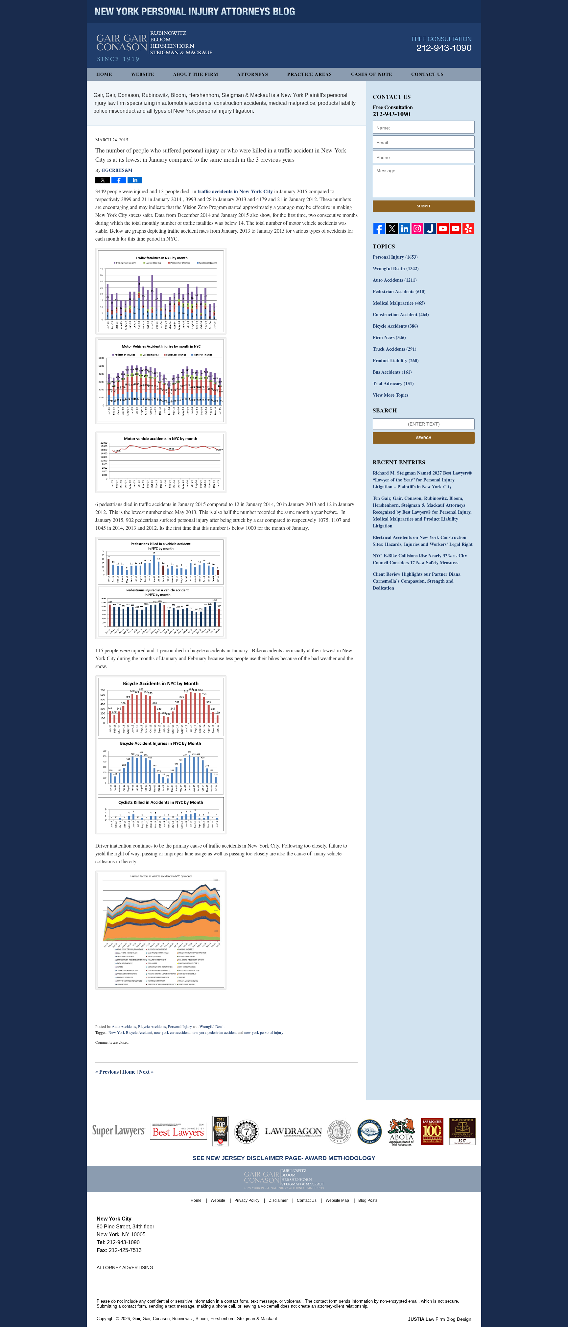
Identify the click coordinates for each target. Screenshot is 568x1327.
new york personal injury (263, 1032)
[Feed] (417, 228)
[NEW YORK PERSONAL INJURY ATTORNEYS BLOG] (195, 11)
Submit (424, 206)
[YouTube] (443, 228)
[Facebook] (379, 228)
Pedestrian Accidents (399, 291)
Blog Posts (367, 1200)
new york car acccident (172, 1032)
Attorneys (252, 74)
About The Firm (195, 74)
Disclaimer (278, 1200)
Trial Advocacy (393, 383)
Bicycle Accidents (152, 1026)
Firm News (389, 337)
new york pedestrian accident (214, 1032)
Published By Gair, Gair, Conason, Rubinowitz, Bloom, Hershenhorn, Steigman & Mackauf (441, 44)
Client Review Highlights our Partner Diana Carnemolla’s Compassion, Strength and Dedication (417, 580)
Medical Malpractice (399, 302)
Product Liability (396, 360)
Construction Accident (401, 314)
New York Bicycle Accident (130, 1032)
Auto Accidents (124, 1026)
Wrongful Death (212, 1026)
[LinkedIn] (404, 228)
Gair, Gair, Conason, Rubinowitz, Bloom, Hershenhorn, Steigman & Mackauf (204, 1318)
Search (423, 438)
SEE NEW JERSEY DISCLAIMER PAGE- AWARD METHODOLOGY (284, 1158)
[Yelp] (468, 228)
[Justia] (430, 228)
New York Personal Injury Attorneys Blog (154, 46)
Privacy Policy (246, 1200)
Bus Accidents (392, 371)
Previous (107, 1071)
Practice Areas (309, 74)
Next (146, 1071)
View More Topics (390, 394)
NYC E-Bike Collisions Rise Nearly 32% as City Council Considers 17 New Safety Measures (420, 559)
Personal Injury (180, 1026)
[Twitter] (392, 228)
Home (104, 74)
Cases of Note (371, 74)
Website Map (337, 1200)
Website (142, 74)
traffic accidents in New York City (234, 191)
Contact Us (427, 74)
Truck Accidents (394, 348)
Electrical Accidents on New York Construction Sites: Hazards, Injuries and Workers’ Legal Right (423, 540)
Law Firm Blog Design (439, 1319)
